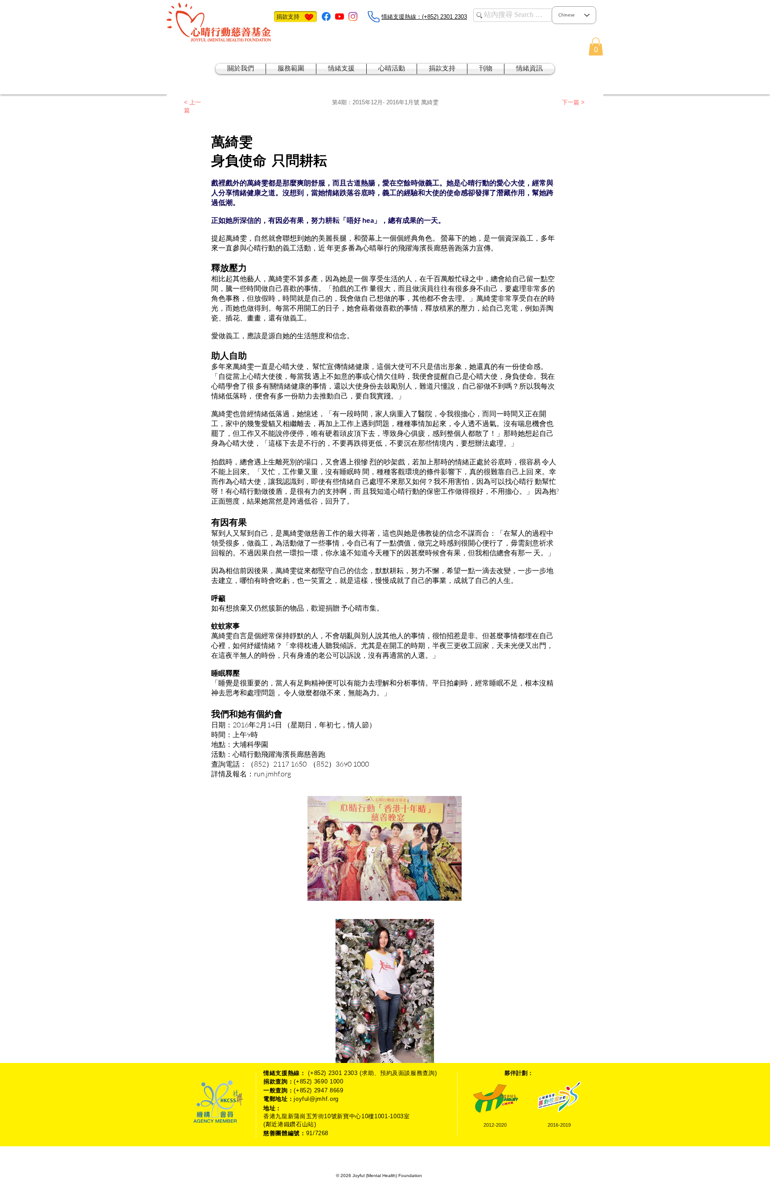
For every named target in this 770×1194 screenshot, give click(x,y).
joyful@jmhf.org (316, 1099)
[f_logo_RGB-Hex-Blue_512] (326, 16)
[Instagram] (352, 16)
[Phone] (373, 16)
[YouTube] (339, 16)
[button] (595, 46)
